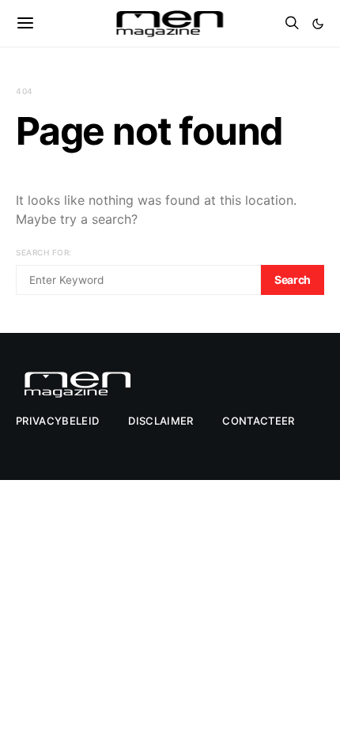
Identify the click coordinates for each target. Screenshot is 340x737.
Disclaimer (160, 420)
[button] (318, 23)
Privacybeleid (57, 420)
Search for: (44, 252)
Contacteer (258, 420)
